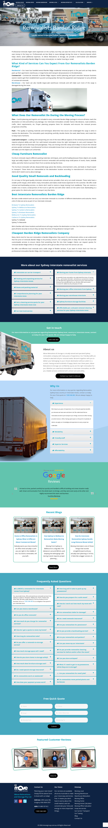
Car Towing (79, 811)
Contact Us (78, 816)
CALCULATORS (79, 2)
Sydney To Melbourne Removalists (24, 207)
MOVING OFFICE (30, 2)
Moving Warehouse (81, 791)
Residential (16, 70)
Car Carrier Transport (82, 808)
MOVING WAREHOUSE (41, 2)
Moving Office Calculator (83, 803)
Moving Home (79, 798)
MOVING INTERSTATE (66, 2)
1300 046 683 (70, 395)
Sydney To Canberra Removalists (23, 210)
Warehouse (16, 83)
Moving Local (79, 788)
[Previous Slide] (12, 492)
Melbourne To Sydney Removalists (24, 215)
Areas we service (80, 806)
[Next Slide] (95, 492)
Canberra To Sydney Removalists (23, 217)
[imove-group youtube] (21, 800)
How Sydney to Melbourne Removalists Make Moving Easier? (54, 536)
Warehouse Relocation (82, 793)
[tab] (32, 272)
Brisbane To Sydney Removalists (23, 205)
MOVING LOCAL (53, 2)
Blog (76, 813)
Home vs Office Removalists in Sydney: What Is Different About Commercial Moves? (25, 536)
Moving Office (79, 796)
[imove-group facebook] (16, 800)
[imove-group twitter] (25, 800)
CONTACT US (20, 5)
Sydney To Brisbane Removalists (23, 212)
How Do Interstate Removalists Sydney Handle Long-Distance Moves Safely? (82, 536)
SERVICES (89, 2)
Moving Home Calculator (83, 801)
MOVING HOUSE (20, 2)
